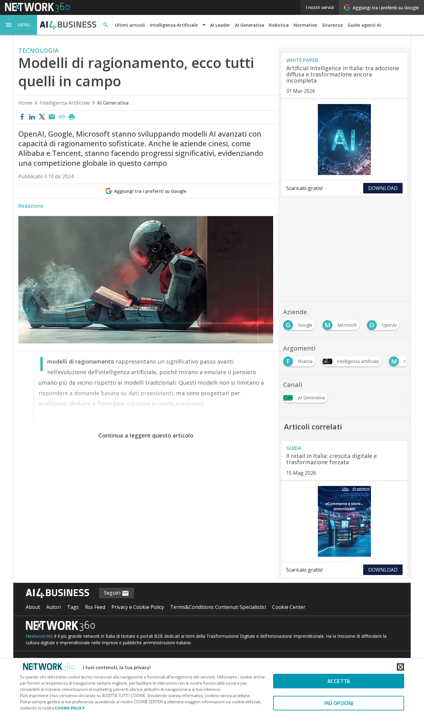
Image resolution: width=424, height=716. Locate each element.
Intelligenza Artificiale (65, 102)
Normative (305, 25)
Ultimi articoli (130, 25)
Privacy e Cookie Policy (137, 607)
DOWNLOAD (383, 188)
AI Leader (220, 25)
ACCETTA (338, 681)
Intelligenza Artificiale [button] (174, 25)
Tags (73, 607)
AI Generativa (249, 25)
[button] (18, 25)
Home (25, 102)
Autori (53, 607)
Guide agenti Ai (364, 25)
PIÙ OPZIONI (338, 703)
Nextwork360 (39, 636)
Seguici (113, 592)
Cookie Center (288, 607)
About (33, 607)
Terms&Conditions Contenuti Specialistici (218, 607)
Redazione (30, 205)
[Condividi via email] (52, 117)
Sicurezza (332, 25)
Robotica (279, 25)
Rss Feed (95, 607)
